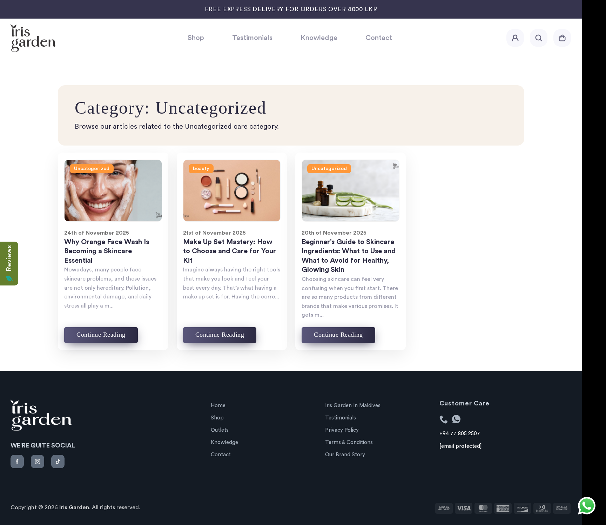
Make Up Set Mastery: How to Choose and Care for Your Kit (229, 251)
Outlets (220, 430)
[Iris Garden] (94, 38)
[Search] (538, 38)
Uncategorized (91, 168)
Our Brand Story (345, 454)
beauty (201, 168)
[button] (515, 38)
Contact (378, 37)
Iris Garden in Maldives (353, 405)
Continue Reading (101, 334)
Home (218, 405)
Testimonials (252, 37)
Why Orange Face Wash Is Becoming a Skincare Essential (106, 251)
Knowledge (319, 37)
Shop (196, 37)
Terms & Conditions (349, 442)
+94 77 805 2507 (459, 433)
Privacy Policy (342, 430)
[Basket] (562, 38)
